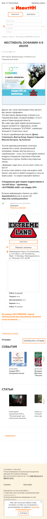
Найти (3, 26)
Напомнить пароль (38, 3)
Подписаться (10, 436)
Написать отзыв (34, 341)
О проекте (7, 484)
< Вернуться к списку (10, 333)
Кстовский (18, 293)
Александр (14, 205)
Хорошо (23, 513)
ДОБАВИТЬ (31, 14)
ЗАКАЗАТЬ (15, 14)
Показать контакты (23, 247)
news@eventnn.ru (10, 495)
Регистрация (13, 3)
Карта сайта (28, 484)
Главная (4, 37)
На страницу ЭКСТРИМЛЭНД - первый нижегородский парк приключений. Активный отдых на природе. (21, 316)
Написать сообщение (18, 208)
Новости (12, 37)
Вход (4, 3)
